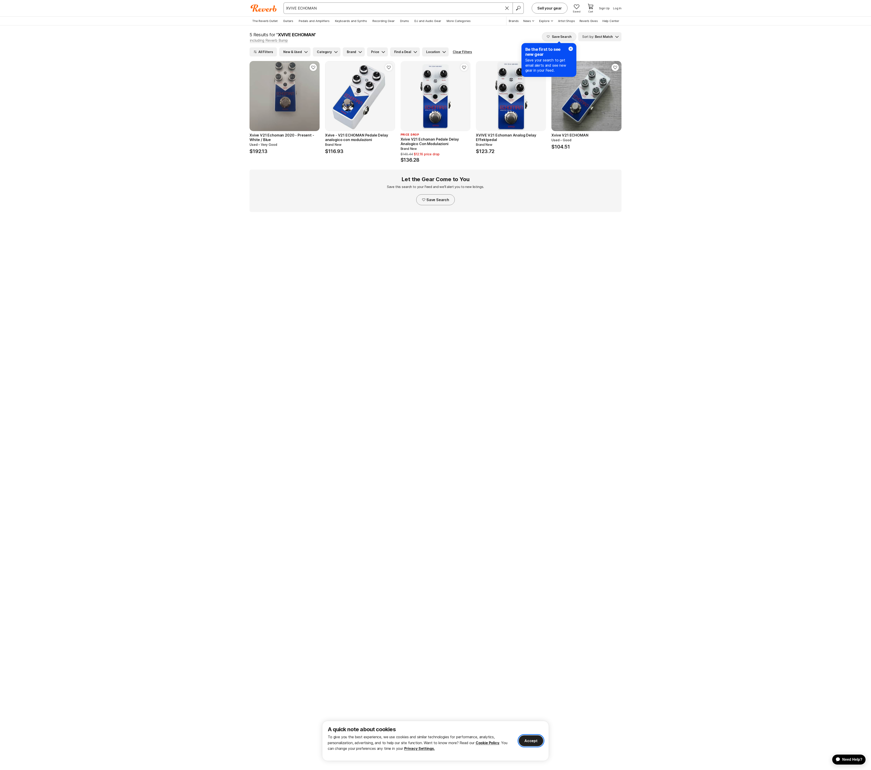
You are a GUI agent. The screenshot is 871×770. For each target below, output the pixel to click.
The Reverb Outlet (265, 21)
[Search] (518, 8)
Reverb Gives (589, 21)
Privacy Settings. (419, 748)
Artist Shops (566, 21)
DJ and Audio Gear (427, 21)
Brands (514, 21)
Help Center (610, 21)
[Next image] (313, 96)
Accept (531, 740)
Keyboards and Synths (351, 21)
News (527, 21)
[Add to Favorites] (313, 67)
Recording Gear (383, 21)
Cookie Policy (487, 743)
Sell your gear (549, 8)
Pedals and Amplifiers (314, 21)
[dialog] (435, 741)
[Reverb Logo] (264, 8)
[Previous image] (255, 96)
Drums (404, 21)
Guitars (288, 21)
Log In (617, 8)
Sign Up (604, 8)
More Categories (459, 21)
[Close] (506, 8)
